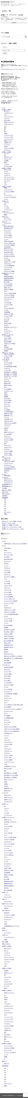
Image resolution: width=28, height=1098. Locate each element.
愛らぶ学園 (6, 282)
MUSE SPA (6, 470)
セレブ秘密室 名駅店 (8, 411)
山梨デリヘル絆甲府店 (9, 354)
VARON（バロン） (8, 799)
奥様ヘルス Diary (8, 385)
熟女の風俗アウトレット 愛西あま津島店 (13, 658)
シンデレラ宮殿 (7, 302)
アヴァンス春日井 (8, 235)
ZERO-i (5, 133)
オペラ (5, 387)
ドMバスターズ (7, 263)
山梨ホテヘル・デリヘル (7, 352)
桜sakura (6, 651)
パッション (6, 426)
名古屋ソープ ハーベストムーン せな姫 (11, 527)
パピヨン (6, 430)
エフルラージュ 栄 (8, 463)
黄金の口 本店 (7, 383)
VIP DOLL (6, 347)
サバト (5, 126)
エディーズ (6, 118)
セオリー (6, 407)
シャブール (6, 300)
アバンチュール (7, 364)
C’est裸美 (6, 160)
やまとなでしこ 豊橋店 (9, 271)
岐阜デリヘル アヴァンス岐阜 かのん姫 (11, 521)
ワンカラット (7, 332)
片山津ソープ (5, 211)
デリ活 (5, 306)
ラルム (5, 921)
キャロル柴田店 (7, 389)
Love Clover (7, 357)
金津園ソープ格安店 (6, 109)
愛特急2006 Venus (8, 280)
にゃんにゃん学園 (8, 315)
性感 (3, 456)
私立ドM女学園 (7, 341)
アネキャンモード (8, 237)
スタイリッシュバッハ (9, 177)
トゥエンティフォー (8, 135)
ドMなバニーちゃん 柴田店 (10, 423)
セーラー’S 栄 (7, 406)
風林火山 (6, 908)
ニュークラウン (7, 223)
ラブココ (6, 325)
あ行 (5, 498)
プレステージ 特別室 (8, 148)
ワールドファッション (9, 762)
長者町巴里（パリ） (8, 415)
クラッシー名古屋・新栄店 (10, 293)
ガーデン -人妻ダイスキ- (9, 243)
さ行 (5, 502)
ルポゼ (5, 472)
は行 (5, 508)
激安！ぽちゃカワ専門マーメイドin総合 (13, 656)
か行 (5, 500)
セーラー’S (6, 404)
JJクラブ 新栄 (7, 402)
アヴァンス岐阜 (7, 337)
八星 (5, 182)
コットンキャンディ (8, 906)
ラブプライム (7, 449)
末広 (5, 131)
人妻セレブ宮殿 (7, 323)
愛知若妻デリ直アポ (8, 647)
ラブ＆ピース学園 (8, 355)
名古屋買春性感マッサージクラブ (11, 926)
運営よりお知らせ (6, 493)
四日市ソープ (5, 216)
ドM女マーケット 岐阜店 (9, 343)
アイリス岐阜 (7, 336)
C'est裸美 (6, 970)
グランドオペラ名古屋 (9, 297)
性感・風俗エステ (6, 460)
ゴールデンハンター (8, 391)
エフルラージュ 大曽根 (9, 461)
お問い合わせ (5, 492)
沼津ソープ (4, 221)
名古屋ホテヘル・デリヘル (8, 273)
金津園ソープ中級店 (6, 168)
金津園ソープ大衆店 (6, 152)
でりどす (6, 310)
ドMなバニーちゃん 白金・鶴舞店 (11, 729)
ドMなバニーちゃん (8, 421)
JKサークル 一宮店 (8, 250)
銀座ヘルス (6, 1063)
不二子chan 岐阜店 (8, 349)
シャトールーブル (8, 189)
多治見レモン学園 (8, 413)
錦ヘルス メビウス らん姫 (8, 523)
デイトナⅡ (6, 417)
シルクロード (7, 175)
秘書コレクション (8, 140)
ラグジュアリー (7, 445)
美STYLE (6, 321)
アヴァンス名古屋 (8, 283)
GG (5, 129)
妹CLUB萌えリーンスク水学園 (11, 775)
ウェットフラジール (8, 116)
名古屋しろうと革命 (8, 314)
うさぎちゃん (7, 568)
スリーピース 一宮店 (8, 254)
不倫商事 (6, 350)
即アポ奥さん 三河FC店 (9, 256)
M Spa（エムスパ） (8, 480)
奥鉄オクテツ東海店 (8, 289)
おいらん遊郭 (7, 680)
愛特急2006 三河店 (8, 228)
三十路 (5, 764)
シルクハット (7, 218)
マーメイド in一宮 (8, 267)
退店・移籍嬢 (5, 941)
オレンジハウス (7, 901)
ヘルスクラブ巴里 (8, 744)
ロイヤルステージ (8, 331)
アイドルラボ (7, 1003)
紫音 (5, 128)
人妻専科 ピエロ (7, 142)
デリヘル (4, 224)
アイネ (5, 579)
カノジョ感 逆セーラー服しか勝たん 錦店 (13, 704)
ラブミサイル (5, 16)
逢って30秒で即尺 (8, 285)
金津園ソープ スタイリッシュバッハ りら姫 (12, 528)
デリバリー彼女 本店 (8, 308)
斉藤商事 (6, 396)
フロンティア (7, 436)
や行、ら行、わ (7, 512)
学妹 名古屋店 (7, 475)
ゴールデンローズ (8, 482)
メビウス (6, 441)
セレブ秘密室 (7, 409)
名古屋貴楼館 (7, 312)
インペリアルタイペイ (9, 212)
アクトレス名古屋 (8, 362)
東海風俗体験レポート (8, 2)
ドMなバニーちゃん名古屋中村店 (11, 731)
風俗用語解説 (5, 497)
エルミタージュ (7, 465)
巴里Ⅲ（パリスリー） (9, 432)
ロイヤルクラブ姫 (8, 166)
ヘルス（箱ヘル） (6, 359)
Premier (6, 146)
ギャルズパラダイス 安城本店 (10, 601)
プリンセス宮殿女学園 (9, 265)
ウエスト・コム (7, 377)
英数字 (5, 514)
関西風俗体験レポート (7, 486)
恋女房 (5, 392)
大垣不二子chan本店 (8, 241)
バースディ (6, 164)
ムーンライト (7, 180)
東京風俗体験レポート (7, 484)
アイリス (6, 360)
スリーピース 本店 (8, 304)
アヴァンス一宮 (7, 233)
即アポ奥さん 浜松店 (8, 631)
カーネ (5, 291)
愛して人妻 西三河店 (8, 226)
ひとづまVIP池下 (8, 434)
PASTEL (6, 428)
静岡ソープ (4, 1061)
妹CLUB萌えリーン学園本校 (10, 372)
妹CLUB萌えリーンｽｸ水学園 (10, 374)
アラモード (6, 202)
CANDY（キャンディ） (9, 122)
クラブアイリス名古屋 (9, 295)
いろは (5, 114)
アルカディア (7, 368)
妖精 (5, 443)
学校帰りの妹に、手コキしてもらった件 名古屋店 (15, 543)
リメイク (6, 623)
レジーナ (6, 199)
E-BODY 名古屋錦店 (8, 667)
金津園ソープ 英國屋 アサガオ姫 (10, 525)
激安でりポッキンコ (8, 248)
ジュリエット (7, 173)
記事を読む (14, 22)
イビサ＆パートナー (8, 112)
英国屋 (5, 214)
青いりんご (6, 111)
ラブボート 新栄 (7, 453)
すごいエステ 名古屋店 (9, 466)
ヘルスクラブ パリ (8, 437)
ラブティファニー (8, 195)
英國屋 (5, 187)
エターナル (6, 379)
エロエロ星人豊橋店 (8, 596)
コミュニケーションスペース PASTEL (12, 709)
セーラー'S (6, 720)
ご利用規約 (4, 495)
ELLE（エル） (7, 381)
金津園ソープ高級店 (6, 186)
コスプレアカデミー (8, 124)
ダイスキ (6, 258)
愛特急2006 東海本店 (9, 278)
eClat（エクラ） (7, 478)
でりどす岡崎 (7, 260)
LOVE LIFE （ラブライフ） (11, 327)
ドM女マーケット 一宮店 (9, 261)
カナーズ (6, 171)
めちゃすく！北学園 (8, 439)
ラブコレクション (8, 447)
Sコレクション (7, 561)
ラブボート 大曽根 (8, 451)
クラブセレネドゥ (8, 841)
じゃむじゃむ (7, 570)
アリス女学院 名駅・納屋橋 (10, 366)
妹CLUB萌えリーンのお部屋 (10, 375)
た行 (5, 504)
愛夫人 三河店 (7, 642)
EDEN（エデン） (8, 287)
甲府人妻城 (6, 660)
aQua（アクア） (8, 169)
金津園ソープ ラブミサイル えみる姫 (12, 15)
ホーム (3, 107)
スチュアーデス (7, 158)
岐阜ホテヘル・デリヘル (7, 334)
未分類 (3, 928)
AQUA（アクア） (8, 339)
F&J (5, 204)
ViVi (5, 155)
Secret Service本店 (8, 252)
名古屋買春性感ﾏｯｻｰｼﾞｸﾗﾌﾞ (10, 468)
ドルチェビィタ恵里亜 (9, 191)
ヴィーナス (6, 153)
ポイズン (6, 616)
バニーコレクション (8, 139)
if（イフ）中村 (7, 370)
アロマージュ (7, 587)
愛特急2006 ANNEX (8, 276)
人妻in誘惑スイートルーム (10, 766)
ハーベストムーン (8, 209)
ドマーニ (6, 205)
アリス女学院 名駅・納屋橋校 (10, 693)
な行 (5, 506)
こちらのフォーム (8, 69)
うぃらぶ (6, 239)
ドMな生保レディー (8, 419)
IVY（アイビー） (8, 230)
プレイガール (7, 144)
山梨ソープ (4, 899)
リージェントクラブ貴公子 (10, 197)
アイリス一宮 (7, 231)
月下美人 (6, 786)
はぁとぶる (6, 319)
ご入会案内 (4, 488)
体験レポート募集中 (6, 490)
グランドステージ (8, 299)
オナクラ (4, 474)
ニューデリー (7, 317)
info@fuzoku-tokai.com (6, 102)
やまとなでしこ (7, 269)
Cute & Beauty (7, 246)
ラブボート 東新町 (8, 454)
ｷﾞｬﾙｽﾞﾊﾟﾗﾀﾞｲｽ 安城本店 (9, 245)
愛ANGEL (6, 274)
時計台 (5, 162)
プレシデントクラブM (9, 179)
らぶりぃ (6, 329)
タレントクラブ (7, 219)
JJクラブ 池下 (7, 398)
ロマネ (5, 184)
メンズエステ (5, 477)
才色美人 (6, 394)
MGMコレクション (8, 157)
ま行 (5, 510)
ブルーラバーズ (7, 981)
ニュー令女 (6, 207)
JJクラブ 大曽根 (7, 400)
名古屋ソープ (5, 201)
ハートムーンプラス (8, 137)
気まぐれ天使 (7, 120)
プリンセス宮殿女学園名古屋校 (11, 614)
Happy (5, 345)
